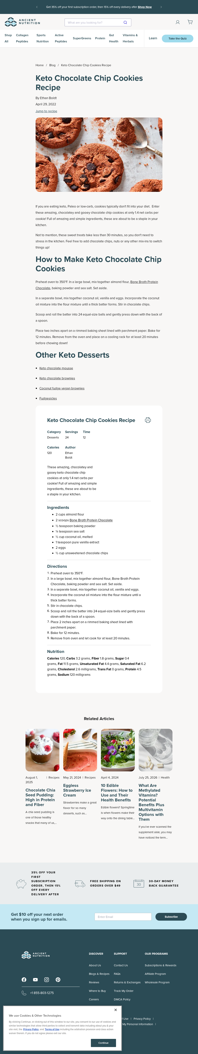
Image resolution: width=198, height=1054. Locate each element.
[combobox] (98, 22)
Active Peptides (61, 38)
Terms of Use (52, 1029)
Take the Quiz (178, 38)
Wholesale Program (157, 982)
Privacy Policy (142, 1019)
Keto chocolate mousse (56, 368)
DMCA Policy (122, 999)
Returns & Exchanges (127, 982)
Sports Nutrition (43, 38)
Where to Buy (97, 991)
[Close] (115, 1010)
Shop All (8, 38)
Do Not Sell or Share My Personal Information (124, 1024)
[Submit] (127, 22)
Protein (100, 38)
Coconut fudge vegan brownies (61, 388)
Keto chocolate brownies (57, 378)
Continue (103, 1043)
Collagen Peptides (22, 38)
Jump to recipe (46, 111)
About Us (95, 965)
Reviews (94, 982)
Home (40, 65)
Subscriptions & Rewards (160, 965)
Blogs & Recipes (99, 974)
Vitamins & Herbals (130, 38)
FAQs (117, 974)
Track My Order (123, 991)
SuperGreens (82, 38)
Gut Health (113, 38)
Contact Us (121, 965)
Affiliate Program (155, 974)
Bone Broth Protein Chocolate (91, 520)
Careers (94, 999)
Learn (153, 38)
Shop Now (99, 10)
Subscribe (171, 917)
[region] (62, 1028)
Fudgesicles (48, 398)
